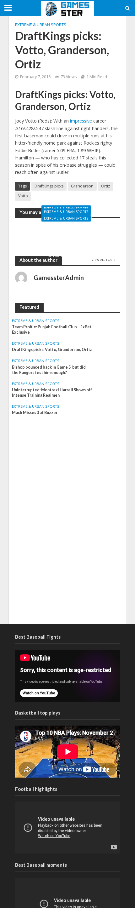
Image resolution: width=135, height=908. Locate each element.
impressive (81, 121)
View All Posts (103, 259)
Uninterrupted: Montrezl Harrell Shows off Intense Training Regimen (68, 237)
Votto (23, 195)
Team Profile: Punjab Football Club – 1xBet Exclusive (52, 330)
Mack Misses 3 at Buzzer (34, 412)
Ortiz (105, 186)
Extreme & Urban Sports (40, 24)
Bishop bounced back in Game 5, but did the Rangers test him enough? (49, 370)
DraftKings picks (49, 186)
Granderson (82, 186)
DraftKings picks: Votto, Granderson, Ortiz (52, 349)
